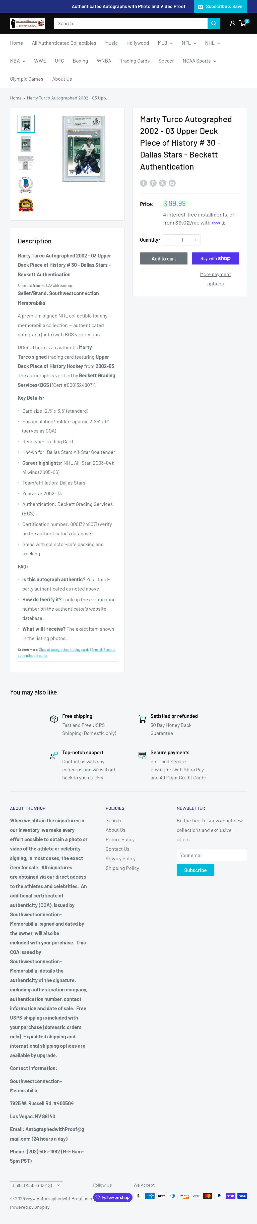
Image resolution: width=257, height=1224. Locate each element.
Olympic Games (26, 79)
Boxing (80, 61)
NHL (210, 43)
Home (16, 43)
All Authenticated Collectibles (64, 43)
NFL (186, 43)
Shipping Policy (122, 868)
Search (113, 820)
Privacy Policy (121, 858)
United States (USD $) (32, 1185)
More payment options (215, 278)
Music (111, 43)
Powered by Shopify (29, 1207)
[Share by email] (172, 182)
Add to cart (164, 258)
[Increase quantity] (195, 240)
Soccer (166, 61)
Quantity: (150, 240)
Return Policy (120, 839)
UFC (59, 61)
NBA (15, 61)
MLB (162, 43)
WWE (40, 61)
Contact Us (118, 849)
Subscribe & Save (224, 6)
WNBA (104, 61)
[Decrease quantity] (168, 240)
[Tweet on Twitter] (162, 182)
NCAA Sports (197, 61)
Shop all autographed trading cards (64, 650)
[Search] (214, 23)
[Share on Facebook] (143, 182)
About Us (62, 79)
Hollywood (137, 43)
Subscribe (195, 870)
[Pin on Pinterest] (153, 182)
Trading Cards (135, 61)
